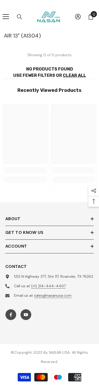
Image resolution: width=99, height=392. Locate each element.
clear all (74, 75)
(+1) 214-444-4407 (48, 286)
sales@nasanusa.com (53, 295)
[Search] (19, 17)
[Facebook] (10, 314)
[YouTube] (25, 314)
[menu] (6, 16)
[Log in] (77, 16)
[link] (25, 170)
